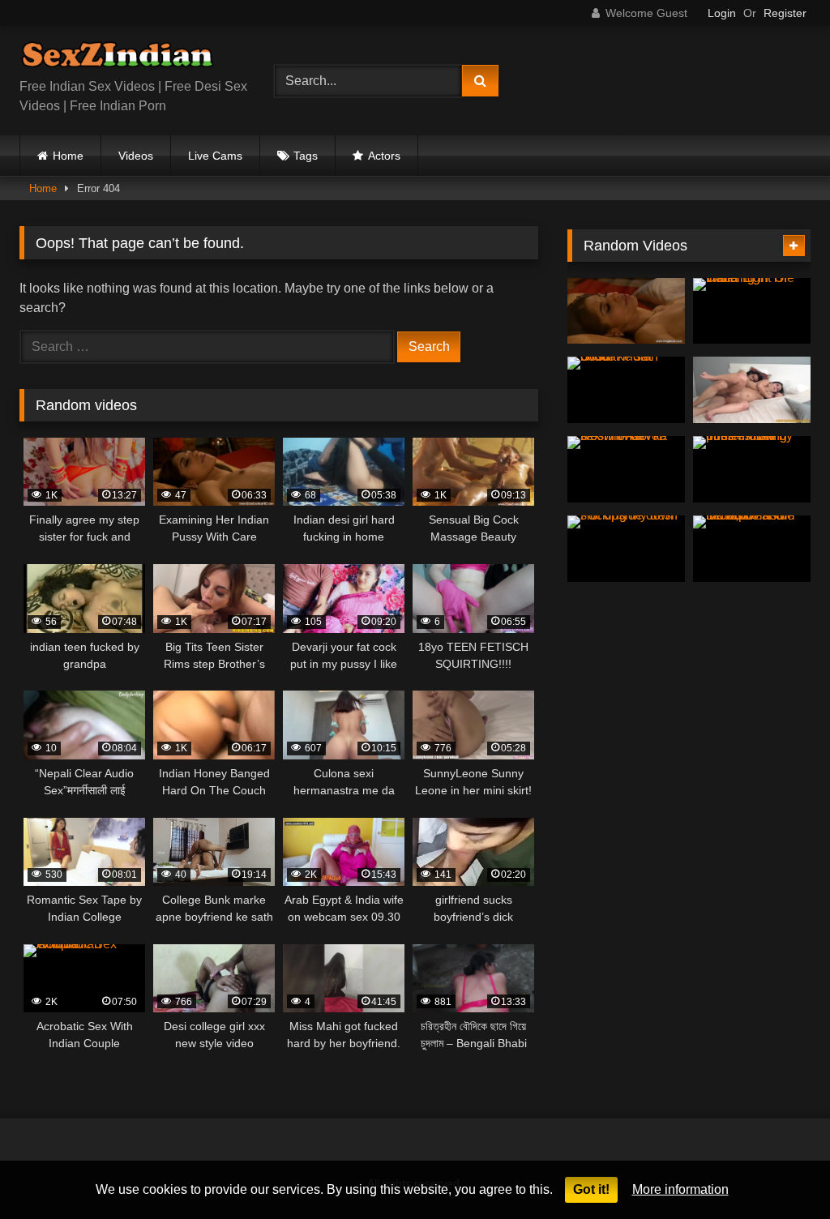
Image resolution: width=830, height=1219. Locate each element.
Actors (384, 155)
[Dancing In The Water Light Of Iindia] (752, 311)
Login (722, 12)
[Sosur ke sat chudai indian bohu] (626, 390)
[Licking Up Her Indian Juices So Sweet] (626, 311)
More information (680, 1189)
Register (785, 12)
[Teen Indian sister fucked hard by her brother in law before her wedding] (752, 390)
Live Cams (215, 155)
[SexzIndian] (128, 58)
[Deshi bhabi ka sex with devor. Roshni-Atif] (626, 469)
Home (68, 155)
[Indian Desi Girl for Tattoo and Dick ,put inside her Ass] (752, 548)
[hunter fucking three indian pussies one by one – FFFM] (752, 469)
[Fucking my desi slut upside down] (626, 548)
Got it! (591, 1189)
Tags (305, 155)
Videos (135, 155)
